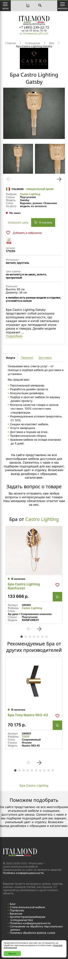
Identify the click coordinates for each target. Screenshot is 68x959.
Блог (13, 904)
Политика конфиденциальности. (23, 872)
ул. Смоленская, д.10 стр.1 (34, 33)
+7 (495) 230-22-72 (34, 27)
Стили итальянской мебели (27, 907)
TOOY (25, 736)
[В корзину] (57, 596)
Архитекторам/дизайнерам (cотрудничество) (27, 918)
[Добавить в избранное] (57, 585)
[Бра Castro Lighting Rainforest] (34, 550)
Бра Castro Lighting (34, 785)
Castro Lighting (30, 194)
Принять (12, 953)
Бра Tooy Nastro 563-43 (28, 715)
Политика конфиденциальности (30, 923)
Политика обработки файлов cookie (32, 932)
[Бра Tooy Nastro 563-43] (34, 681)
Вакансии (16, 913)
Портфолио (17, 910)
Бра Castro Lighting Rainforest (24, 586)
